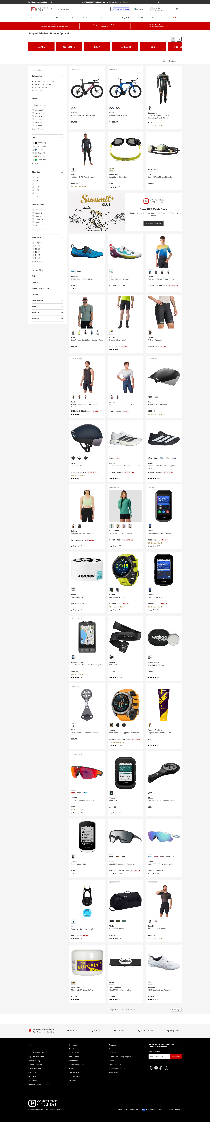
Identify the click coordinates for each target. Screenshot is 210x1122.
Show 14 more (37, 261)
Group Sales (113, 1072)
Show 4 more (37, 196)
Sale (34, 276)
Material (35, 318)
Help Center (73, 1049)
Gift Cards (32, 1076)
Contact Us (112, 1049)
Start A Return (73, 1057)
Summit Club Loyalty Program (119, 1057)
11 (134, 1010)
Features (36, 312)
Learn (70, 1068)
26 (139, 1010)
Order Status (73, 1061)
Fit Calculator (33, 1080)
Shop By (35, 282)
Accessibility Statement (117, 1068)
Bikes (30, 1049)
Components (33, 1072)
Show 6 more (37, 163)
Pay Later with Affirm (36, 1057)
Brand (34, 98)
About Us (112, 1053)
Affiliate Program (114, 1065)
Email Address (154, 1052)
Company (112, 1045)
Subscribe (176, 1056)
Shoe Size (36, 237)
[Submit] (51, 9)
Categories (37, 76)
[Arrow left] (173, 39)
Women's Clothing (35, 1065)
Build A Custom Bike (36, 1053)
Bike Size (36, 172)
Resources (72, 1045)
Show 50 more (37, 129)
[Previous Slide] (51, 2)
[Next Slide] (158, 2)
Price (34, 306)
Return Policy (73, 1053)
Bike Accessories (34, 1068)
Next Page (176, 1010)
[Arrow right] (179, 39)
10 (132, 1010)
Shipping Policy (74, 1076)
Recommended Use (40, 288)
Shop (30, 1045)
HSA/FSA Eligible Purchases (39, 1084)
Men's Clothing (34, 1061)
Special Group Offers (76, 1065)
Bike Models (37, 300)
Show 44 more (37, 229)
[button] (121, 9)
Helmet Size (37, 270)
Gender (35, 294)
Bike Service (73, 1080)
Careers (111, 1061)
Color (34, 137)
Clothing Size (38, 204)
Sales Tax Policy (74, 1072)
